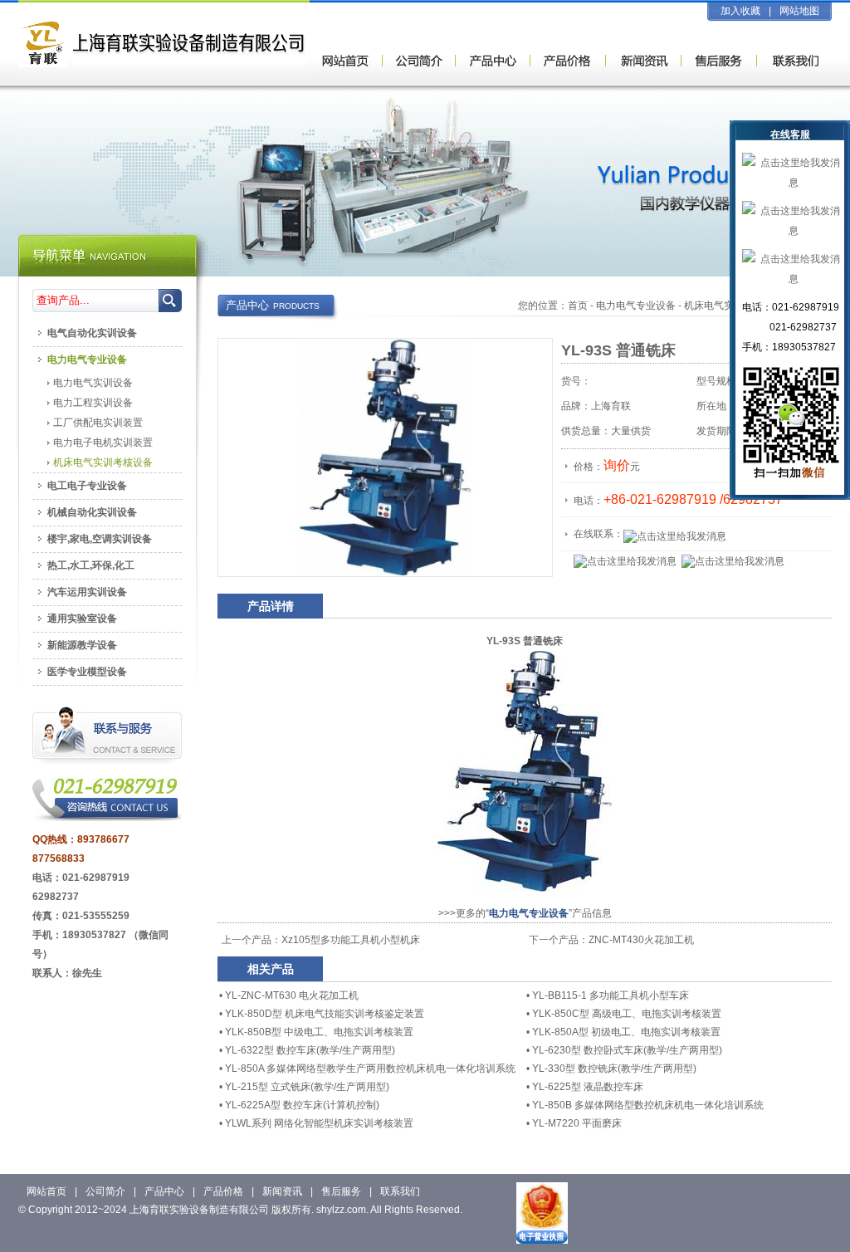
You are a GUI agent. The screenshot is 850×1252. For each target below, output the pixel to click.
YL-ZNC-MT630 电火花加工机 (292, 995)
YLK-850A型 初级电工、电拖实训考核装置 (626, 1032)
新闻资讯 (282, 1191)
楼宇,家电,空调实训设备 (99, 539)
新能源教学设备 (82, 645)
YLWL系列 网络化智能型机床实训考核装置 (319, 1123)
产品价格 (223, 1191)
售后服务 (341, 1191)
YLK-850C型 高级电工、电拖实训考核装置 (626, 1014)
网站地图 (799, 11)
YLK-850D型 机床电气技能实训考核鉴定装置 (324, 1014)
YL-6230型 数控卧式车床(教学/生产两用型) (627, 1050)
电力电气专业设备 (636, 305)
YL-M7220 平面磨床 (577, 1123)
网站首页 (46, 1191)
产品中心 (164, 1191)
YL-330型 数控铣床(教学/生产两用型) (614, 1068)
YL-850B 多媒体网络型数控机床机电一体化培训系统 (648, 1105)
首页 (578, 305)
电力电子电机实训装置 (103, 442)
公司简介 (105, 1191)
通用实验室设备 (82, 618)
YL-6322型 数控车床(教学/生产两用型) (310, 1050)
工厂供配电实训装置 (98, 422)
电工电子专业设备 (87, 486)
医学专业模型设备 (87, 671)
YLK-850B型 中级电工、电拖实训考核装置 (319, 1032)
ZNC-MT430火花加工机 (641, 940)
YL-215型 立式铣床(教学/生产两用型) (307, 1087)
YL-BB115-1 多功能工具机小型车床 (610, 995)
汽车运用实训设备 (87, 592)
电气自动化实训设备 (92, 333)
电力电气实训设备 (93, 383)
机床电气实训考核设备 (103, 462)
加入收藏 (740, 11)
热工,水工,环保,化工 (90, 565)
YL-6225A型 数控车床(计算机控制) (302, 1105)
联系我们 (400, 1191)
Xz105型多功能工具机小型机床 (350, 940)
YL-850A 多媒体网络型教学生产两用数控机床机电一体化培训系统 (370, 1068)
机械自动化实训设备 (92, 512)
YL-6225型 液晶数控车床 (587, 1087)
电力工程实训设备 (93, 402)
